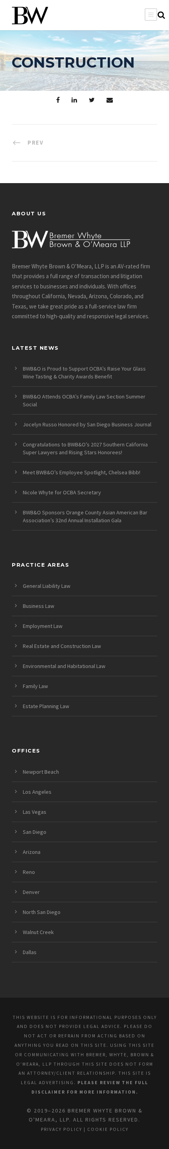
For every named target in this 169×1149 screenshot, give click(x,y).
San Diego (34, 831)
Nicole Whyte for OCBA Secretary (62, 492)
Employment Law (42, 626)
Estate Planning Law (46, 706)
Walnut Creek (38, 932)
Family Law (35, 686)
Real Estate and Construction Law (62, 646)
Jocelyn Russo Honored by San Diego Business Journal (87, 424)
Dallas (30, 952)
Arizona (31, 851)
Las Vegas (34, 811)
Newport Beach (41, 771)
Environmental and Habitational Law (64, 666)
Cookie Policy (108, 1129)
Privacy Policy (61, 1129)
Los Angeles (37, 791)
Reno (29, 872)
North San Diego (42, 912)
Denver (31, 892)
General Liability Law (46, 585)
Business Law (38, 605)
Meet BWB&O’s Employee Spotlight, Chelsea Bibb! (81, 472)
